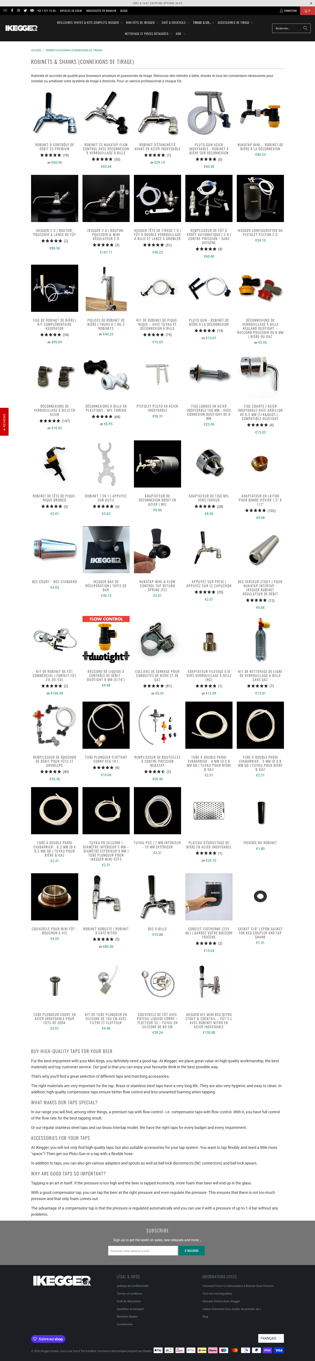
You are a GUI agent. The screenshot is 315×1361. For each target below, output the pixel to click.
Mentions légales (127, 1316)
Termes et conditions (129, 1293)
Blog (205, 1316)
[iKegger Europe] (21, 28)
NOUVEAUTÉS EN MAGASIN (101, 10)
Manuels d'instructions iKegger (221, 1301)
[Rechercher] (305, 28)
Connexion (290, 10)
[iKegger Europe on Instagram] (18, 10)
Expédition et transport (130, 1309)
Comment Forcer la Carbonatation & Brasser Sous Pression (238, 1285)
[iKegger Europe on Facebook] (12, 10)
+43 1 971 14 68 (46, 10)
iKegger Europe (49, 1351)
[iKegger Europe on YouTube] (32, 10)
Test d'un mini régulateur (217, 1293)
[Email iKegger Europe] (5, 10)
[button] (90, 22)
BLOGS (124, 10)
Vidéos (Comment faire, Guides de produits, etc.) (231, 1309)
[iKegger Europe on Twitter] (25, 10)
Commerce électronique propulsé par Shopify (124, 1351)
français (268, 1338)
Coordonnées (125, 1324)
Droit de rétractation (129, 1301)
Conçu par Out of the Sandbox (78, 1351)
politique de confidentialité (132, 1285)
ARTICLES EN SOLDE (71, 10)
